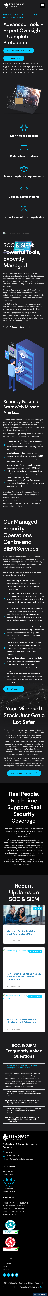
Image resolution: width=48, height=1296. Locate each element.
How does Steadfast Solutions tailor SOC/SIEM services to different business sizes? (23, 1094)
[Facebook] (4, 1275)
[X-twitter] (8, 1275)
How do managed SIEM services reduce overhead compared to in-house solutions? (23, 1111)
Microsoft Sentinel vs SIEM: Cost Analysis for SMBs (21, 933)
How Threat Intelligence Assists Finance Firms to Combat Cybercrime (24, 976)
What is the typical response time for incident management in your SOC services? (22, 1102)
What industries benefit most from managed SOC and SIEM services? (22, 1067)
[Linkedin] (12, 1275)
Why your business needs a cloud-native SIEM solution (21, 1021)
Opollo (42, 1287)
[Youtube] (16, 1275)
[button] (42, 5)
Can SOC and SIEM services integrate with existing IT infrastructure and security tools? (22, 1119)
